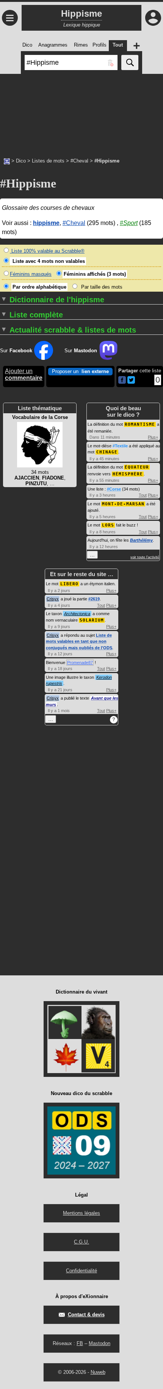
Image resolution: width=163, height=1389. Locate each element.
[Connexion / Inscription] (153, 18)
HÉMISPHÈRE (128, 474)
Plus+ (153, 437)
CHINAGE (107, 452)
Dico (21, 161)
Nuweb (98, 1372)
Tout (143, 495)
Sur (16, 350)
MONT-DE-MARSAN (123, 504)
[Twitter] (131, 382)
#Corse (114, 489)
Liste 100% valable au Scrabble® (47, 251)
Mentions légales (81, 1213)
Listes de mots (48, 161)
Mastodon (99, 1343)
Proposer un (80, 371)
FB (80, 1343)
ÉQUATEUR (137, 467)
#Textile (120, 446)
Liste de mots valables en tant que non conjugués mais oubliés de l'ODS (79, 641)
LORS (108, 525)
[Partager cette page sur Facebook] (122, 380)
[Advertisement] (81, 112)
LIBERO (69, 583)
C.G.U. (81, 1242)
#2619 (94, 599)
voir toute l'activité (144, 557)
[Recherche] (129, 62)
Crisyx (53, 599)
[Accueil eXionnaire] (7, 161)
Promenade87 (80, 662)
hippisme (46, 223)
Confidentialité (81, 1270)
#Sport (129, 223)
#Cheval (79, 161)
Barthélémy (141, 540)
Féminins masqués (31, 274)
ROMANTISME (140, 424)
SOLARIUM (92, 620)
